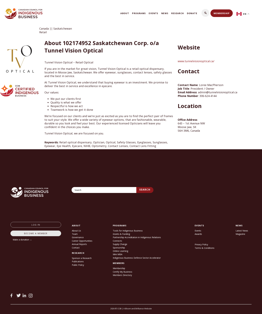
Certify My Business (122, 271)
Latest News (242, 230)
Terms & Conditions (204, 247)
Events (153, 13)
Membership (222, 13)
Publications (78, 261)
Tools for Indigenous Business (128, 230)
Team (75, 234)
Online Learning (120, 251)
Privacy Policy (201, 244)
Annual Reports (79, 244)
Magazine (240, 234)
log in (36, 224)
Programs (139, 13)
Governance (78, 237)
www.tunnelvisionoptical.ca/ (196, 61)
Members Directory (122, 275)
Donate (192, 13)
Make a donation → (22, 239)
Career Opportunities (82, 240)
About (124, 13)
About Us (76, 230)
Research (177, 13)
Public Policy (78, 264)
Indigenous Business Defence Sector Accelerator (137, 257)
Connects (117, 240)
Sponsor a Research (82, 258)
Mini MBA (117, 254)
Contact (76, 247)
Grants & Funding (121, 234)
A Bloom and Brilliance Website (137, 308)
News (164, 13)
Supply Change (120, 244)
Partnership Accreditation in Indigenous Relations (137, 237)
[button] (205, 13)
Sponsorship (119, 247)
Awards (198, 234)
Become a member (35, 233)
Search (144, 189)
